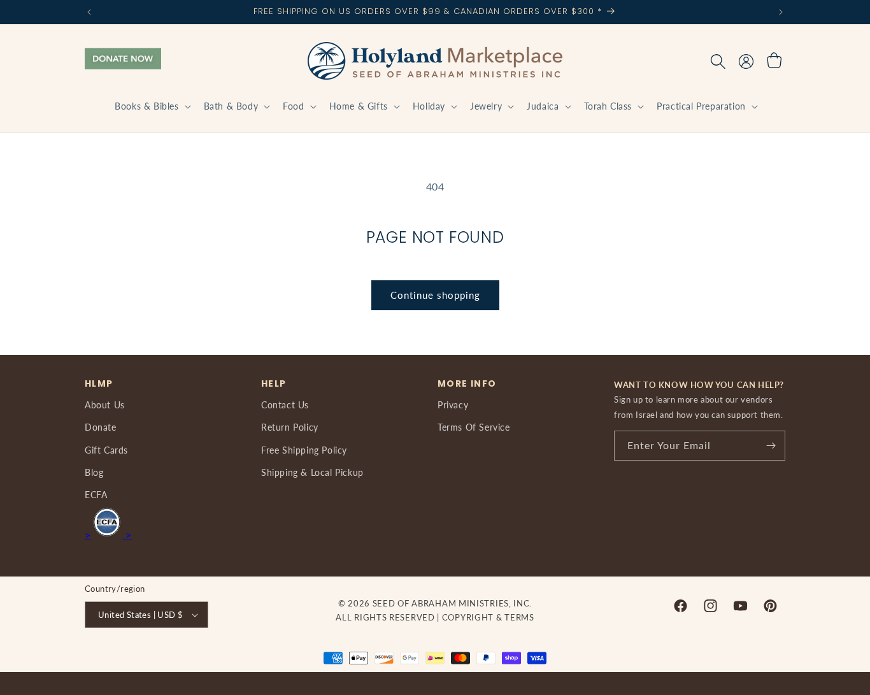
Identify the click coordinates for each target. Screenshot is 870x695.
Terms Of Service (474, 427)
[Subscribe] (771, 446)
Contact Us (285, 404)
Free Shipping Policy (304, 450)
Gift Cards (106, 450)
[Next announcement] (781, 12)
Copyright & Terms (488, 617)
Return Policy (289, 427)
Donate (101, 427)
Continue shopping (435, 295)
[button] (151, 106)
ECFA (96, 494)
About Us (105, 404)
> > (108, 535)
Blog (94, 472)
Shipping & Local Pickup (312, 472)
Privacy (453, 404)
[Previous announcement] (89, 12)
